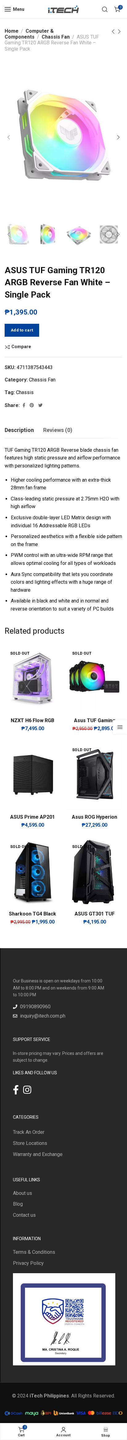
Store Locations (30, 1143)
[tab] (19, 430)
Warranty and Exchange (38, 1154)
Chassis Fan (56, 37)
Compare (21, 346)
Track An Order (28, 1132)
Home (11, 31)
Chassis (25, 392)
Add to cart (22, 330)
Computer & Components (29, 34)
